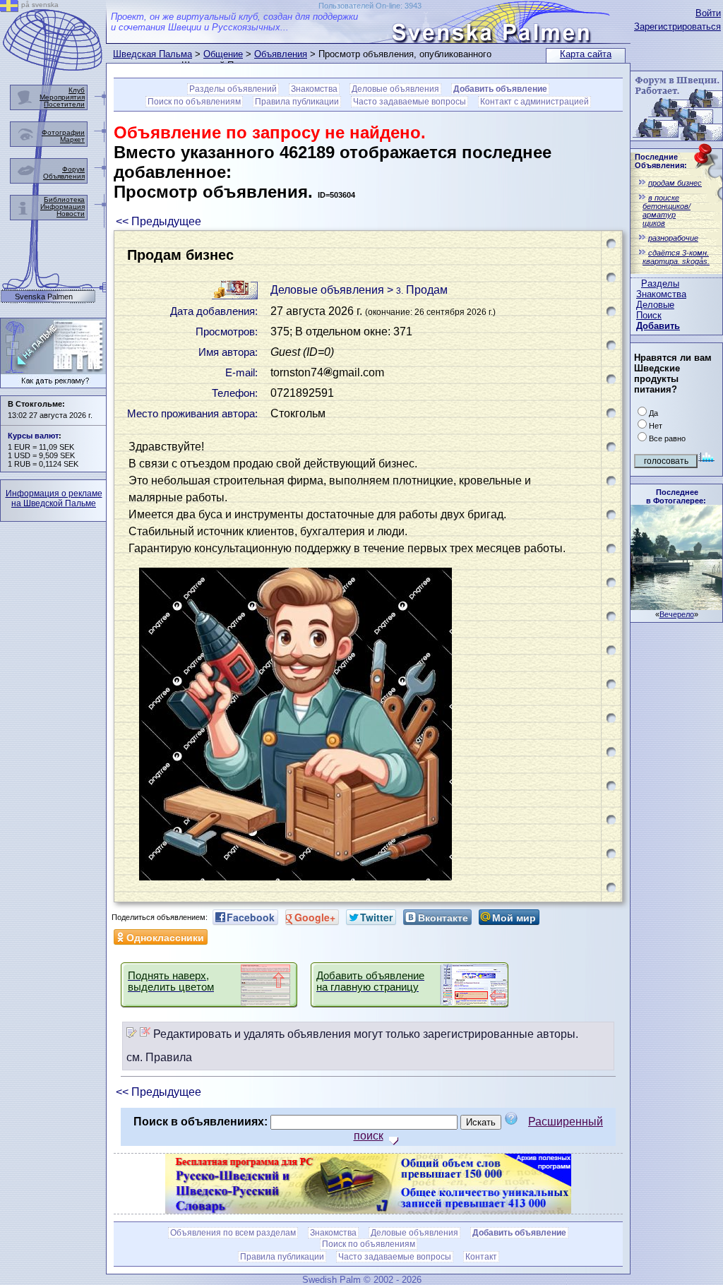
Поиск (649, 315)
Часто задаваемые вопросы (409, 102)
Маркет (72, 139)
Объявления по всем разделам (233, 1233)
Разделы (660, 283)
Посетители (64, 104)
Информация (62, 206)
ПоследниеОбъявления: (661, 161)
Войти (708, 13)
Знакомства (661, 294)
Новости (70, 213)
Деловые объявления (395, 89)
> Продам (417, 290)
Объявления (280, 54)
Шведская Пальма (152, 54)
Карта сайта (585, 54)
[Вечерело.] (676, 606)
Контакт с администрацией (534, 102)
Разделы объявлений (233, 89)
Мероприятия (62, 97)
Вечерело (676, 614)
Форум (73, 169)
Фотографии (63, 132)
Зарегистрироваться (677, 26)
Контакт (481, 1257)
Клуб (76, 90)
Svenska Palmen (44, 297)
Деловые (655, 304)
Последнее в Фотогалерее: (676, 496)
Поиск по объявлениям (194, 102)
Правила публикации (297, 102)
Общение (223, 54)
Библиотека (64, 199)
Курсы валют (33, 435)
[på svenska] (9, 8)
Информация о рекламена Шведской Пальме (54, 498)
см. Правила (159, 1057)
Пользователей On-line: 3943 (370, 5)
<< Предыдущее (158, 221)
